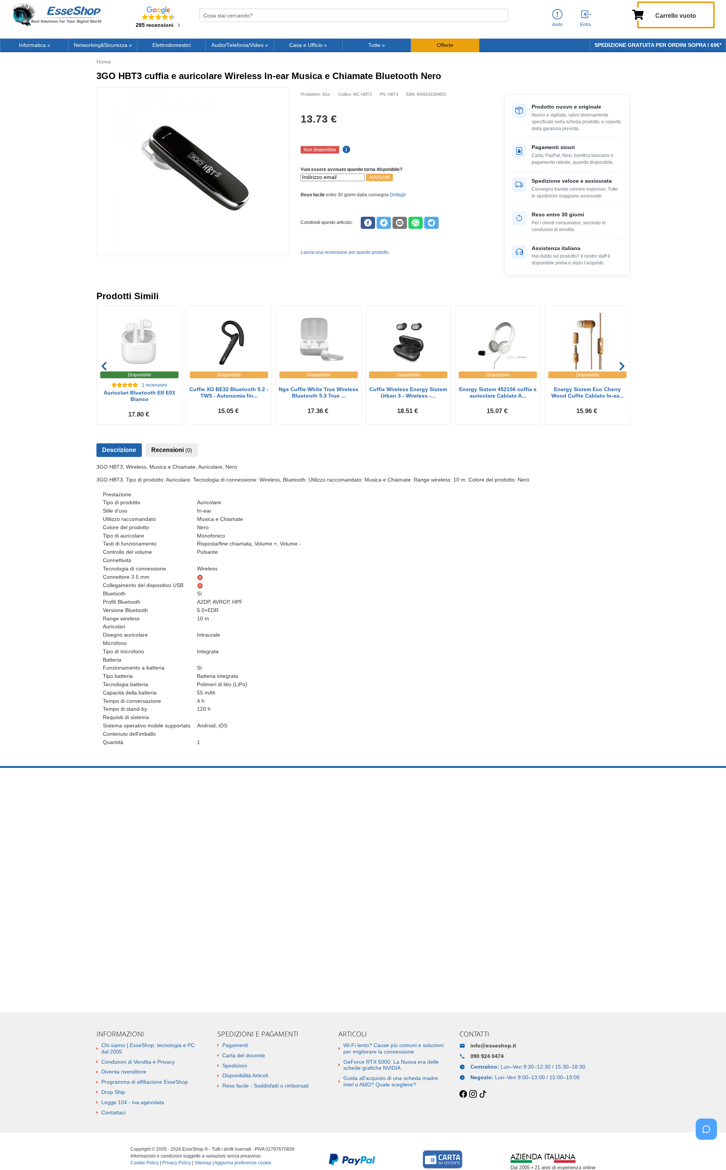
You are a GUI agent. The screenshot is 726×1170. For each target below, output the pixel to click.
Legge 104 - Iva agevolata (132, 1102)
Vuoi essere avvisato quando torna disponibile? (351, 169)
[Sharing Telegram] (431, 223)
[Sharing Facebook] (368, 223)
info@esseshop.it (493, 1046)
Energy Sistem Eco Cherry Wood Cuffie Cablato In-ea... (587, 392)
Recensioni (171, 450)
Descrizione (119, 450)
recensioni (154, 385)
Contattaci (113, 1112)
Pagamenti (235, 1045)
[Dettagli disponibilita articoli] (345, 149)
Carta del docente (243, 1055)
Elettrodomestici (171, 45)
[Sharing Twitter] (384, 223)
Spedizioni (234, 1066)
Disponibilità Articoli (245, 1075)
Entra (585, 24)
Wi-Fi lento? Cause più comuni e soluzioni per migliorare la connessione (393, 1048)
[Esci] (586, 14)
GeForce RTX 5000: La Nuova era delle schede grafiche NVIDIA (391, 1065)
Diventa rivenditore (123, 1072)
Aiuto (557, 24)
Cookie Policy (144, 1162)
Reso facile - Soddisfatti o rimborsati (265, 1086)
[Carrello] (638, 14)
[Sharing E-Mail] (399, 223)
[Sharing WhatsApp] (415, 223)
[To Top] (709, 1152)
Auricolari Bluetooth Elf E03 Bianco (139, 396)
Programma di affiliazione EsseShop (144, 1082)
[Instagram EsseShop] (473, 1094)
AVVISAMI (379, 177)
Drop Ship (113, 1092)
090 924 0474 (487, 1056)
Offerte (445, 45)
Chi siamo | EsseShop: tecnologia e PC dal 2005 (148, 1048)
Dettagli (398, 194)
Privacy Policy (176, 1162)
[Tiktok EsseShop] (483, 1094)
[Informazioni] (557, 14)
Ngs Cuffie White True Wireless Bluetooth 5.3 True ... (318, 392)
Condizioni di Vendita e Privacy (138, 1062)
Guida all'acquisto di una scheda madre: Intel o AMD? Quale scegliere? (391, 1081)
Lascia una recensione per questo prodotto (345, 252)
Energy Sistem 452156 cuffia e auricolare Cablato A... (498, 392)
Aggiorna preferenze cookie (242, 1162)
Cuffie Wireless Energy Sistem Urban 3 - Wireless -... (408, 392)
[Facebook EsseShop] (463, 1094)
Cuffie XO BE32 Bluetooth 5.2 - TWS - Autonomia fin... (228, 392)
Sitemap (202, 1162)
